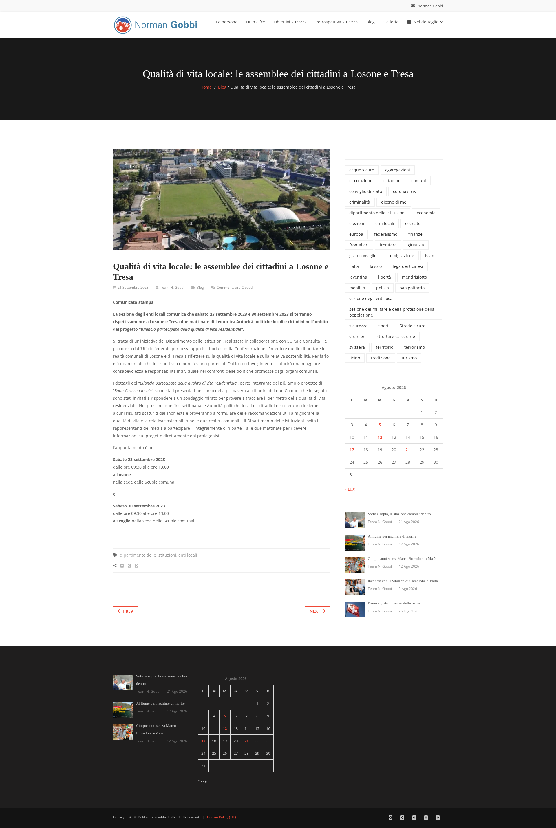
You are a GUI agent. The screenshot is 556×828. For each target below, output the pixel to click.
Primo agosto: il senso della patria (394, 603)
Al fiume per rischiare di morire (392, 536)
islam (430, 255)
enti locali (187, 555)
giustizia (416, 245)
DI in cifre (255, 22)
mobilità (357, 287)
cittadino (391, 180)
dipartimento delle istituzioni (148, 555)
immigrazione (400, 255)
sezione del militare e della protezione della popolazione (391, 312)
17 (352, 449)
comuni (418, 180)
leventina (358, 277)
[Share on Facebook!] (122, 565)
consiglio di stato (365, 191)
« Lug (350, 489)
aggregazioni (397, 170)
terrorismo (414, 347)
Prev (128, 611)
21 (407, 449)
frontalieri (359, 245)
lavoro (376, 266)
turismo (409, 358)
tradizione (381, 358)
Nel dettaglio (427, 22)
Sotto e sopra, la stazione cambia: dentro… (401, 514)
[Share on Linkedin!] (136, 565)
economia (426, 212)
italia (354, 266)
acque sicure (361, 170)
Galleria (390, 22)
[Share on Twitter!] (129, 565)
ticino (354, 358)
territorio (384, 347)
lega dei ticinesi (408, 266)
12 (380, 437)
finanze (415, 234)
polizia (382, 287)
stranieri (357, 336)
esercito (412, 223)
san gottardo (412, 287)
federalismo (385, 234)
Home (206, 87)
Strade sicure (412, 325)
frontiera (388, 245)
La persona (226, 22)
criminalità (359, 202)
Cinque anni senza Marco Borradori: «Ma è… (403, 558)
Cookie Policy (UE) (221, 817)
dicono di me (393, 202)
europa (356, 234)
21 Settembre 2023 (133, 287)
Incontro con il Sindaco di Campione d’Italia (403, 581)
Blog (370, 22)
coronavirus (404, 191)
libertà (384, 277)
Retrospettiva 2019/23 (336, 22)
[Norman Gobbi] (156, 24)
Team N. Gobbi (172, 287)
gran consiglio (362, 255)
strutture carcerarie (396, 336)
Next (315, 611)
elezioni (356, 223)
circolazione (360, 180)
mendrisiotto (414, 277)
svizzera (357, 347)
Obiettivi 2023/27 (290, 22)
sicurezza (358, 325)
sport (383, 325)
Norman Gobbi (429, 5)
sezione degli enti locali (372, 298)
